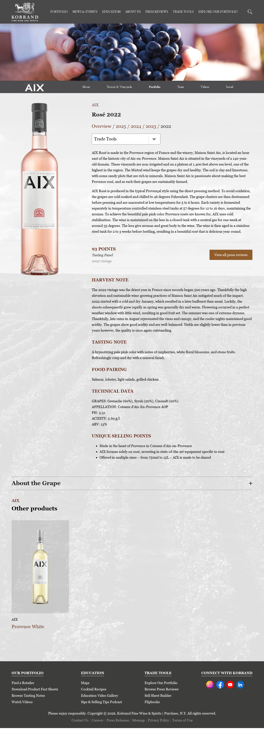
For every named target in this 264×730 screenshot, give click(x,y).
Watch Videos (22, 702)
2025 (121, 126)
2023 (151, 126)
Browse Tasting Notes (28, 696)
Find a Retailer (23, 683)
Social (229, 87)
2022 (166, 126)
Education (111, 12)
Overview (101, 126)
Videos (205, 87)
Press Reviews (157, 12)
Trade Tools (183, 12)
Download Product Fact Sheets (35, 689)
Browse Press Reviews (162, 689)
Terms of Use (182, 720)
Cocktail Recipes (93, 689)
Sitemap (138, 720)
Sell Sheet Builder (158, 696)
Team (180, 87)
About (86, 87)
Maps (85, 683)
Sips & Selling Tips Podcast (101, 702)
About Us (133, 12)
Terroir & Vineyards (119, 87)
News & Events (85, 12)
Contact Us (80, 720)
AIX (95, 105)
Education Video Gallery (99, 696)
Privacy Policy (158, 720)
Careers (97, 720)
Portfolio (59, 12)
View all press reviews (231, 255)
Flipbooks (152, 702)
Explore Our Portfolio (218, 12)
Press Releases (117, 720)
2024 (136, 126)
